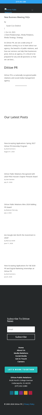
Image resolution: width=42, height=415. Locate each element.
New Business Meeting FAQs (17, 17)
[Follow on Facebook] (12, 393)
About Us (21, 350)
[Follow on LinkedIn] (26, 393)
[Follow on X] (16, 393)
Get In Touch (21, 359)
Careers (21, 362)
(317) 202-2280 (21, 2)
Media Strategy (10, 38)
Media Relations (27, 35)
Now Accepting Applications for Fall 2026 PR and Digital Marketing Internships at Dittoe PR (19, 268)
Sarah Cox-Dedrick (13, 26)
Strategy (20, 38)
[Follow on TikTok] (30, 393)
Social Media (21, 356)
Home (21, 348)
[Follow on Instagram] (21, 393)
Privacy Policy (29, 404)
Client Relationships (12, 35)
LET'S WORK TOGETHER (21, 369)
